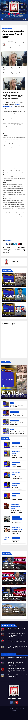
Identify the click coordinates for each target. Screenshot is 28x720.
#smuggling (10, 47)
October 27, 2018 (8, 396)
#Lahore (9, 45)
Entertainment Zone (16, 451)
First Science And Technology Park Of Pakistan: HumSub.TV (12, 611)
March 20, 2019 (8, 567)
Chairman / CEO (12, 713)
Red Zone (5, 561)
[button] (23, 19)
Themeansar (13, 710)
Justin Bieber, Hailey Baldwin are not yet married (17, 478)
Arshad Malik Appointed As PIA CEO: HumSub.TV (13, 296)
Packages (13, 508)
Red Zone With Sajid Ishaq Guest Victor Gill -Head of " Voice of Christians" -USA (16, 635)
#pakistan (14, 45)
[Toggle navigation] (13, 19)
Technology (14, 485)
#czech (18, 42)
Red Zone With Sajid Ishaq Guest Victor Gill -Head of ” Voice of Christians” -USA (14, 580)
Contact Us (22, 713)
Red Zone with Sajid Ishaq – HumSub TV (13, 564)
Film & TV (13, 495)
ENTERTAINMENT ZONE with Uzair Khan (16, 541)
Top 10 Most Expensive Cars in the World (16, 489)
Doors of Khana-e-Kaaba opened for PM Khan (16, 468)
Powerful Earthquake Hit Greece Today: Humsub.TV (16, 424)
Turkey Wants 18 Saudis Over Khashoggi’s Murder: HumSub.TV (17, 415)
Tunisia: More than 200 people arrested (20, 249)
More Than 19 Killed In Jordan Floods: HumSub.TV (12, 282)
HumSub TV (14, 14)
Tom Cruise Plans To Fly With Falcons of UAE (17, 522)
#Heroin (22, 42)
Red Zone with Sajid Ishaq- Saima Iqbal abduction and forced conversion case (17, 641)
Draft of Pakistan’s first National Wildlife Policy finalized (17, 446)
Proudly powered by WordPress (10, 708)
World (11, 278)
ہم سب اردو (14, 716)
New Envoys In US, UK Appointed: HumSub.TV (12, 311)
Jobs (17, 713)
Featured (13, 506)
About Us (5, 713)
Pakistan (4, 28)
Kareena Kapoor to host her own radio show (17, 499)
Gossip (13, 474)
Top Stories (9, 28)
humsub (11, 41)
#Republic (19, 45)
